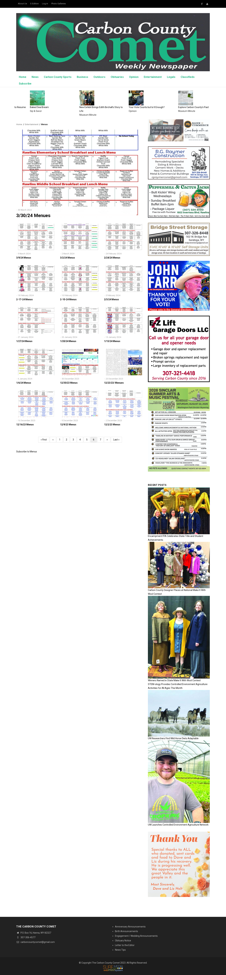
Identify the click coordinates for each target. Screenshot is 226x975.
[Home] (113, 42)
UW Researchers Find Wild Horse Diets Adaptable (173, 738)
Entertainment (153, 77)
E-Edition (34, 3)
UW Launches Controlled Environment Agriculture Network (178, 824)
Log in (45, 3)
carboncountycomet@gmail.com (37, 942)
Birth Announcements (126, 931)
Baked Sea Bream (25, 107)
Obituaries (117, 77)
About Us (22, 3)
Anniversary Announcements (130, 926)
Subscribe (25, 83)
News (35, 77)
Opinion (133, 77)
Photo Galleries (58, 3)
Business (82, 77)
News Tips (120, 949)
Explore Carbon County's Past (179, 107)
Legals (171, 77)
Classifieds (188, 77)
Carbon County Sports (57, 77)
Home (22, 77)
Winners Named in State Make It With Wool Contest (174, 680)
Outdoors (99, 77)
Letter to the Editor (125, 945)
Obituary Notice (123, 940)
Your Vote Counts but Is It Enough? (133, 107)
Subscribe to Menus (26, 451)
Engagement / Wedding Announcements (136, 936)
